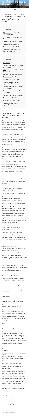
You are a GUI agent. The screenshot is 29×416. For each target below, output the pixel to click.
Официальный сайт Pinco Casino (12, 95)
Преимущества (7, 44)
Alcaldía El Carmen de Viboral (13, 3)
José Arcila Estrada (19, 14)
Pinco (4, 37)
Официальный (7, 33)
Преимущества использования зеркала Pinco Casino (12, 104)
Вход (4, 47)
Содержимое (6, 63)
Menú (15, 9)
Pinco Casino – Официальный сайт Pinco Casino (13, 91)
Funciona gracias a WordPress (8, 412)
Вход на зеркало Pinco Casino (11, 100)
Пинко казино (15, 126)
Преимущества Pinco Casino (11, 98)
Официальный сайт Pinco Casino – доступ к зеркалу (13, 87)
